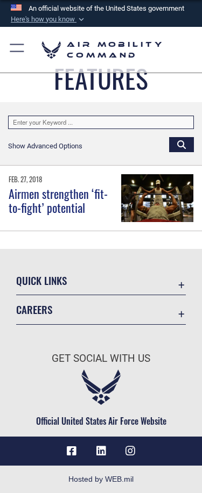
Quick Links (41, 280)
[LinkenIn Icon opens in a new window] (101, 451)
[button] (48, 19)
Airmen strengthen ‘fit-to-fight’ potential (58, 200)
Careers (34, 309)
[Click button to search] (181, 144)
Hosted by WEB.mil (101, 479)
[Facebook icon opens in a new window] (72, 451)
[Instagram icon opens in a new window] (130, 451)
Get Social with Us (101, 358)
